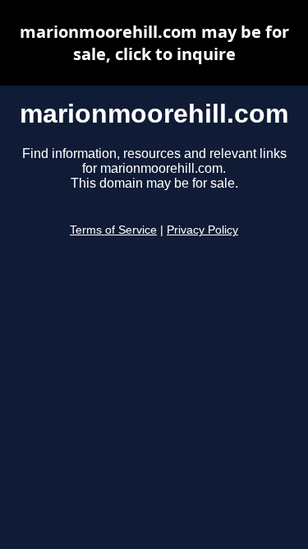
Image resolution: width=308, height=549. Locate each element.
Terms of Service (113, 230)
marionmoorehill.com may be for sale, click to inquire (154, 43)
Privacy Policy (202, 230)
